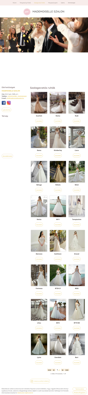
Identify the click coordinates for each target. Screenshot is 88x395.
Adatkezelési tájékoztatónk (25, 393)
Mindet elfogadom (80, 392)
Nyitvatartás (6, 110)
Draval (76, 254)
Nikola (57, 185)
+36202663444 (22, 96)
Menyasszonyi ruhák (25, 2)
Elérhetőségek (71, 2)
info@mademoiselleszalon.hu (15, 98)
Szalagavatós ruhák (39, 2)
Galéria (63, 2)
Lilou (39, 323)
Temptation (76, 219)
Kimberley (58, 150)
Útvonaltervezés (7, 156)
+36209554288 (12, 96)
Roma (58, 116)
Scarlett (39, 116)
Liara (77, 150)
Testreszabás (79, 389)
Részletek (39, 121)
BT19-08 (77, 323)
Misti (77, 185)
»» (66, 370)
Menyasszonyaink (52, 2)
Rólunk (14, 2)
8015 (58, 323)
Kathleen (57, 254)
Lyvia (39, 357)
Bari (76, 357)
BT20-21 (58, 288)
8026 (76, 288)
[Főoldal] (27, 11)
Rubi (76, 116)
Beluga (39, 185)
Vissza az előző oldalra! (41, 381)
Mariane (39, 254)
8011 (58, 219)
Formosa (39, 288)
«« (49, 370)
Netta (39, 219)
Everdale (58, 357)
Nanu (39, 150)
